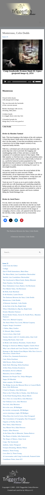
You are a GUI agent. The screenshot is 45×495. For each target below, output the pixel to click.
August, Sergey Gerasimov (12, 325)
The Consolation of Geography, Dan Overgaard (19, 419)
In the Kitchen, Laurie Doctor (13, 294)
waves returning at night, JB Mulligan (16, 413)
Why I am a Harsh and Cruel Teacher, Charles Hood (20, 348)
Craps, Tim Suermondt (10, 442)
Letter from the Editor (10, 266)
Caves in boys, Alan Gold (11, 334)
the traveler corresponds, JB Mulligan (15, 410)
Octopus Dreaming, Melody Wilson (15, 448)
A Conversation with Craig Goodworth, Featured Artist (21, 456)
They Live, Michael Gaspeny (13, 320)
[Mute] (34, 82)
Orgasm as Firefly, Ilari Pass (12, 422)
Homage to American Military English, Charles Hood (21, 345)
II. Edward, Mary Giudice (11, 331)
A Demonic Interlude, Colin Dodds (22, 237)
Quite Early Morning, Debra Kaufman (16, 365)
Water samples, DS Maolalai (12, 382)
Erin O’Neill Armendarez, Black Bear (15, 271)
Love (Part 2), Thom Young (12, 453)
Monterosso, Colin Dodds (11, 300)
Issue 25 (5, 37)
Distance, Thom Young (11, 450)
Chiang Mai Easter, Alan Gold (13, 340)
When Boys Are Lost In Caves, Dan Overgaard (19, 416)
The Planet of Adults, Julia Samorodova (16, 436)
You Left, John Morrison (11, 404)
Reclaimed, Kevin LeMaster (12, 371)
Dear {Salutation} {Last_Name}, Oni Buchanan (19, 286)
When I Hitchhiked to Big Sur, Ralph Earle (17, 309)
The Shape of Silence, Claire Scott (14, 439)
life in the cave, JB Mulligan (12, 407)
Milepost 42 (29, 490)
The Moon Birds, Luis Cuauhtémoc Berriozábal (19, 274)
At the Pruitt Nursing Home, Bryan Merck (17, 396)
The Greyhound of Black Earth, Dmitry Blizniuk (19, 280)
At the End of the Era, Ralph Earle (14, 306)
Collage (5, 268)
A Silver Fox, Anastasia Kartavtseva (15, 356)
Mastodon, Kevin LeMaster (12, 373)
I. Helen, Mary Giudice (11, 328)
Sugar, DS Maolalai (9, 379)
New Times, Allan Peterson (12, 424)
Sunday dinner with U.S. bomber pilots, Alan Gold (20, 337)
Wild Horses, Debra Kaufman (13, 362)
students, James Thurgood (12, 445)
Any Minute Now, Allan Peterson (14, 427)
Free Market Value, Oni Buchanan (14, 289)
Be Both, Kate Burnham (11, 292)
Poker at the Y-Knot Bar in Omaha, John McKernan (20, 393)
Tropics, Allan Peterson (11, 430)
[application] (22, 82)
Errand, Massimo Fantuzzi (12, 312)
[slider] (38, 81)
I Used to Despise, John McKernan (15, 390)
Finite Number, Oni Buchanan (13, 283)
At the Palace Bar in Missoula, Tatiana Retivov (19, 433)
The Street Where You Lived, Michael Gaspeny (19, 322)
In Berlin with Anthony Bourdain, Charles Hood (19, 343)
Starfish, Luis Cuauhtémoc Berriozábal (16, 277)
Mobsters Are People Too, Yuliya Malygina (17, 376)
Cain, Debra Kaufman (10, 359)
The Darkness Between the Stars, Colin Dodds (22, 231)
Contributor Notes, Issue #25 (12, 459)
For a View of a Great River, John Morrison (17, 399)
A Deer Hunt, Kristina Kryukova (14, 368)
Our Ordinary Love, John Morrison (15, 401)
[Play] (5, 82)
